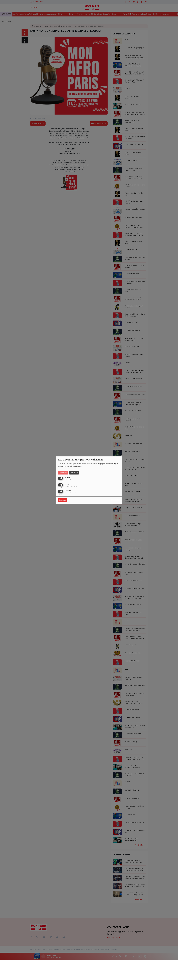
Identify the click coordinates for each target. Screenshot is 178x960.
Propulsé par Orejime (116, 499)
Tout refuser (74, 472)
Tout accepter (63, 472)
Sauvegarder (62, 500)
